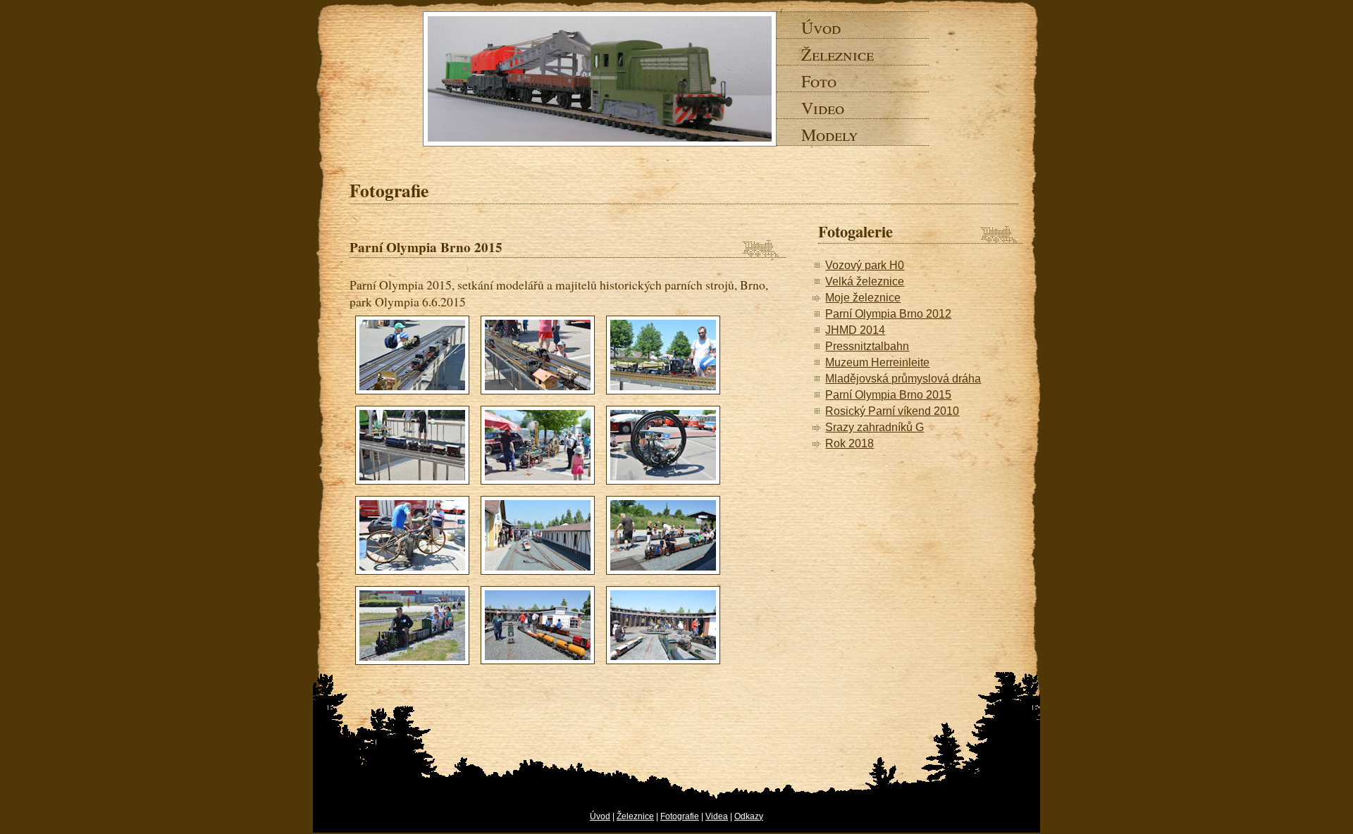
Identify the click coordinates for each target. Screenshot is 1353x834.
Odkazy (748, 816)
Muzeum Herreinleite (877, 362)
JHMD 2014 (855, 330)
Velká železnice (864, 281)
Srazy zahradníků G (874, 427)
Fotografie (679, 816)
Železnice (816, 54)
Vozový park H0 (864, 265)
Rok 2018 (849, 443)
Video (816, 108)
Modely (816, 134)
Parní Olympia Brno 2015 (888, 395)
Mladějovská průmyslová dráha (903, 379)
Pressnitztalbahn (867, 346)
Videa (716, 816)
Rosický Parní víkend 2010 (892, 411)
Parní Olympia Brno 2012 (888, 314)
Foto (816, 81)
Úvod (816, 27)
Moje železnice (863, 298)
